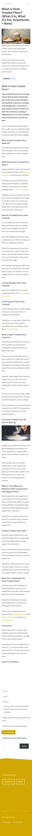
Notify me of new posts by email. (15, 726)
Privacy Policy (6, 822)
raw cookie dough (11, 329)
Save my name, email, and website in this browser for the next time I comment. (16, 709)
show (13, 79)
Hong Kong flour (18, 614)
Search (24, 746)
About (20, 781)
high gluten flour (8, 617)
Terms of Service (18, 822)
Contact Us (8, 781)
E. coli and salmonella (21, 189)
